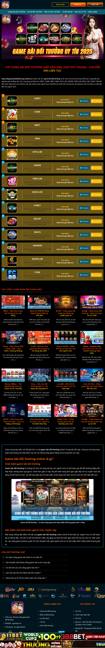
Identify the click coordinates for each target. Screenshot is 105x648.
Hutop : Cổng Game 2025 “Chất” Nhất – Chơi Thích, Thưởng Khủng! (13, 348)
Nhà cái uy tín (80, 12)
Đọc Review (97, 101)
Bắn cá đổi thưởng (52, 12)
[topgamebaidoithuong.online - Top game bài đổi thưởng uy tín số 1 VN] (12, 4)
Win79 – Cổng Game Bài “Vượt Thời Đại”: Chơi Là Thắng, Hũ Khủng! (13, 421)
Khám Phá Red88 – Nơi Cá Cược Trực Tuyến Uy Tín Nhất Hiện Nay (39, 421)
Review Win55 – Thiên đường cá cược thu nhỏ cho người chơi (65, 348)
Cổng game (92, 12)
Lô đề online (67, 12)
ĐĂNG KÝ (78, 4)
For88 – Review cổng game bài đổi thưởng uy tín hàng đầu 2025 (39, 348)
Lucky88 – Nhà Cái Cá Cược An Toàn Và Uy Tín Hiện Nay (66, 386)
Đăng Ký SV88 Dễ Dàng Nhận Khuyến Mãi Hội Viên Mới (39, 313)
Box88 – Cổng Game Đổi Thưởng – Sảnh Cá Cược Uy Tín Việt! (92, 313)
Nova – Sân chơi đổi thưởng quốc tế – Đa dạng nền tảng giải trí (39, 386)
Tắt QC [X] (61, 631)
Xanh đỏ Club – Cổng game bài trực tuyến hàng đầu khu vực (91, 386)
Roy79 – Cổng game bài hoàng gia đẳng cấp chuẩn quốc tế (65, 313)
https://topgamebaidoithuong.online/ (16, 79)
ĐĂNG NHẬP (60, 4)
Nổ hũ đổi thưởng (34, 12)
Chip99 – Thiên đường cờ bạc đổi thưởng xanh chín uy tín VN (91, 421)
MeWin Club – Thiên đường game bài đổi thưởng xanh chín (65, 421)
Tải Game (85, 101)
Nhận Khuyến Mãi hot (65, 102)
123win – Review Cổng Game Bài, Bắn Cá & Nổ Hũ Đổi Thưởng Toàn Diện (92, 349)
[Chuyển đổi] (4, 557)
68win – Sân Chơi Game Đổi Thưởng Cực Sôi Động (13, 313)
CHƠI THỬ (95, 4)
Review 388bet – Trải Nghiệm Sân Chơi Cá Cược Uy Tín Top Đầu (13, 386)
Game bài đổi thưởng (17, 12)
